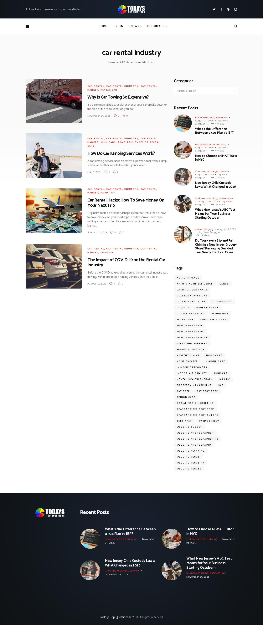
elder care (185, 319)
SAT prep (183, 391)
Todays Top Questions (114, 617)
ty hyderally (209, 421)
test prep (184, 421)
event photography (192, 343)
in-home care (215, 361)
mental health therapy (195, 379)
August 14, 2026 (204, 147)
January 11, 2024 (97, 232)
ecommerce (220, 313)
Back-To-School (204, 117)
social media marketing (195, 403)
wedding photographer (195, 433)
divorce (224, 171)
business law (226, 198)
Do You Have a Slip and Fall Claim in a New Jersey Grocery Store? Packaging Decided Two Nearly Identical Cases (216, 246)
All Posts (124, 62)
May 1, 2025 (94, 171)
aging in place (188, 277)
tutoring (221, 144)
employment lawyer (192, 337)
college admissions (192, 295)
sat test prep (207, 391)
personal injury (204, 229)
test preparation (205, 144)
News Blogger (211, 232)
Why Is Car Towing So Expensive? (118, 97)
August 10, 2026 (204, 174)
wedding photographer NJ (197, 439)
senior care (186, 397)
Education (221, 117)
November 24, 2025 (99, 115)
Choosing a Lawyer (207, 171)
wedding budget (189, 427)
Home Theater (187, 361)
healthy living (188, 355)
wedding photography (194, 444)
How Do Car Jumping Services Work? (121, 153)
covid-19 (107, 252)
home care (214, 355)
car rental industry (122, 86)
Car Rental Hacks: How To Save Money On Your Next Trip (125, 203)
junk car (221, 373)
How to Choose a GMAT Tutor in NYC (216, 158)
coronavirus (222, 301)
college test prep (191, 301)
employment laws (190, 331)
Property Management (194, 385)
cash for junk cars (192, 289)
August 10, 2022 (96, 283)
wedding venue (188, 456)
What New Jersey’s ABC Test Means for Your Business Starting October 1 (215, 214)
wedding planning (191, 450)
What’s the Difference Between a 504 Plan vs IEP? (214, 131)
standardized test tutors (198, 415)
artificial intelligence (195, 283)
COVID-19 (183, 307)
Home (111, 62)
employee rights (213, 319)
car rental (95, 86)
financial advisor (191, 349)
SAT (221, 385)
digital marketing (191, 313)
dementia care (207, 307)
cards (224, 283)
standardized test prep (195, 409)
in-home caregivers (192, 367)
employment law (189, 325)
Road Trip (125, 142)
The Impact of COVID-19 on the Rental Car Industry (126, 262)
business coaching (206, 198)
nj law (224, 379)
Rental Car (109, 90)
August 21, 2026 (204, 120)
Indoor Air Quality (192, 373)
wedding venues (189, 468)
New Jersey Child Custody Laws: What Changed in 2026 (215, 185)
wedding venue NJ (190, 462)
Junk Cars (108, 142)
